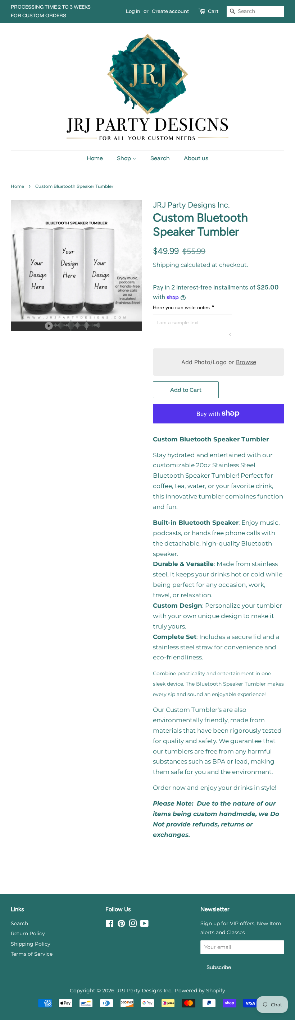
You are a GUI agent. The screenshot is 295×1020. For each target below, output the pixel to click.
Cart (213, 11)
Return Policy (28, 933)
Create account (170, 11)
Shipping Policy (30, 944)
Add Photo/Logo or (218, 362)
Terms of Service (32, 954)
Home (95, 158)
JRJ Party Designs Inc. (144, 990)
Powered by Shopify (200, 990)
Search (160, 158)
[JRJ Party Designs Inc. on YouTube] (144, 925)
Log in (133, 11)
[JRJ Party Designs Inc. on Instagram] (133, 925)
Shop (124, 158)
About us (196, 158)
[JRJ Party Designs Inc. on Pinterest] (121, 925)
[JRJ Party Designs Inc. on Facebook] (109, 925)
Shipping (166, 264)
